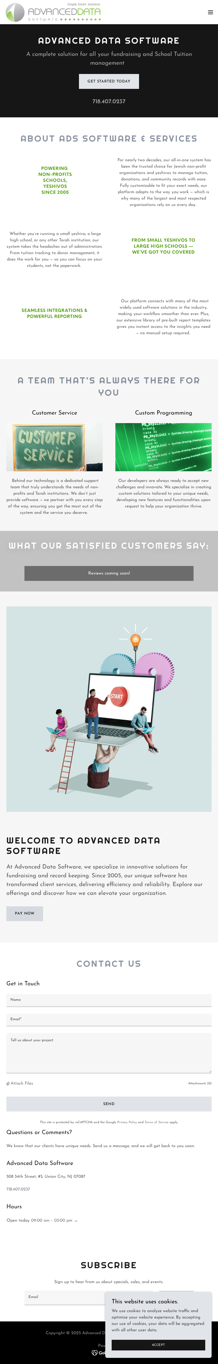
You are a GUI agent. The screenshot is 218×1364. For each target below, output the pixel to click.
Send (109, 1104)
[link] (52, 12)
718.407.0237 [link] (109, 102)
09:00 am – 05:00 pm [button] (51, 1220)
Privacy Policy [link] (127, 1122)
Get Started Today (109, 82)
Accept (158, 1344)
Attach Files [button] (22, 1083)
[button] (210, 12)
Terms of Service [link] (157, 1122)
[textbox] (109, 1000)
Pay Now (25, 914)
